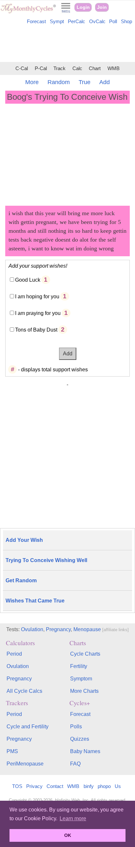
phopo (104, 786)
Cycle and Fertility (27, 726)
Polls (76, 726)
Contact (55, 786)
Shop (126, 21)
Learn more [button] (73, 818)
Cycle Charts (85, 654)
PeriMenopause (25, 763)
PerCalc (76, 21)
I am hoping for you (37, 296)
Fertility (78, 666)
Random (59, 82)
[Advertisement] (67, 44)
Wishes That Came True (35, 600)
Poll (113, 21)
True (84, 82)
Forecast (36, 21)
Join (102, 7)
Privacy (34, 786)
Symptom (81, 678)
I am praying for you (38, 313)
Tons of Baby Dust (36, 330)
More (32, 82)
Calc (77, 68)
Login (83, 7)
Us (118, 786)
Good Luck (27, 280)
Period (14, 654)
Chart (95, 68)
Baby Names (85, 751)
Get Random (21, 580)
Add (104, 82)
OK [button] (67, 835)
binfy (89, 786)
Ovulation (32, 629)
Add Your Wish (24, 540)
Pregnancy (58, 629)
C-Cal (21, 68)
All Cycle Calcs (24, 691)
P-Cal (41, 68)
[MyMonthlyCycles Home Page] (28, 12)
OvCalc (97, 21)
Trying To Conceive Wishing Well (46, 560)
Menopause (87, 629)
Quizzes (79, 739)
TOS (17, 786)
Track (59, 68)
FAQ (75, 763)
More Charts (84, 691)
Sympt (57, 21)
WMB (113, 68)
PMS (12, 751)
